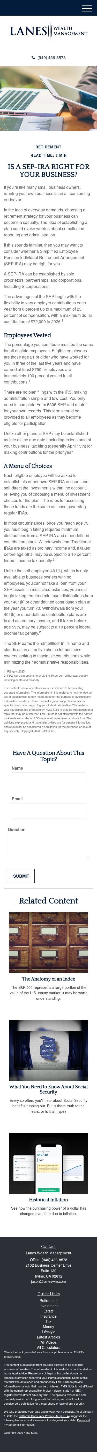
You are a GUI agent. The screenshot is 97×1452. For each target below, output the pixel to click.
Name (17, 768)
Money (48, 1326)
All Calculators (48, 1347)
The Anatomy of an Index (48, 979)
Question (17, 829)
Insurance (48, 1316)
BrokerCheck (12, 1356)
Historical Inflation (48, 1200)
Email (17, 799)
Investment (49, 1305)
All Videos (49, 1342)
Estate (48, 1310)
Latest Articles (48, 1337)
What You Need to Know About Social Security (48, 1089)
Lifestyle (48, 1331)
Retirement (49, 1300)
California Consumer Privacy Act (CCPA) (44, 1416)
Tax (48, 1321)
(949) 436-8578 (52, 57)
